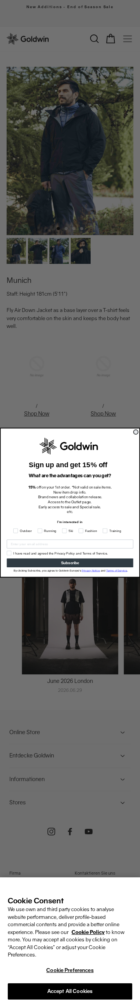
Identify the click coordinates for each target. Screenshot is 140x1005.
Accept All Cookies (70, 991)
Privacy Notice (91, 570)
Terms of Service (116, 570)
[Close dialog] (135, 432)
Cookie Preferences (69, 970)
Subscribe (70, 563)
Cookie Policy (88, 932)
